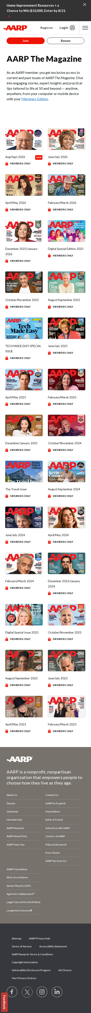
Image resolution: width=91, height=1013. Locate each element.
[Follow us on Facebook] (12, 992)
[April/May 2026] (24, 185)
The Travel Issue (16, 489)
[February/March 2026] (66, 185)
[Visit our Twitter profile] (27, 992)
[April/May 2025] (24, 379)
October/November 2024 (65, 443)
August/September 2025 (64, 300)
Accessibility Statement (53, 946)
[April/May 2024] (66, 517)
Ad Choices (65, 970)
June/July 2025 (58, 346)
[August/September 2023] (24, 660)
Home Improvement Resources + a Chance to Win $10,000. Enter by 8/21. (36, 8)
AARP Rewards (15, 828)
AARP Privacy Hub (39, 938)
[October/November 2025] (24, 282)
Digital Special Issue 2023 (21, 632)
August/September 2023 (21, 678)
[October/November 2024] (66, 425)
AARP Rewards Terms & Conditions (32, 954)
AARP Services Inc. (56, 860)
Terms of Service (22, 946)
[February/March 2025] (66, 379)
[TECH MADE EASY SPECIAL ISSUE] (24, 328)
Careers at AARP (55, 836)
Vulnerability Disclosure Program (31, 970)
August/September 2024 (64, 489)
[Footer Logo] (45, 759)
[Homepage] (15, 27)
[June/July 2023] (66, 660)
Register (46, 28)
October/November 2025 (22, 300)
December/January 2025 (21, 443)
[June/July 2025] (66, 328)
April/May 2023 (15, 724)
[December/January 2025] (24, 425)
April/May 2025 (15, 397)
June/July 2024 (15, 535)
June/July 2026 (58, 157)
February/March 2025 (62, 397)
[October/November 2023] (66, 614)
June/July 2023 (58, 678)
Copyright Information (25, 962)
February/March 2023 (62, 724)
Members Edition (34, 99)
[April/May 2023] (24, 706)
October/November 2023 (65, 632)
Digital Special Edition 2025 (65, 249)
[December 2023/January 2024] (66, 563)
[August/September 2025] (66, 282)
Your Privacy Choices (24, 978)
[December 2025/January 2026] (24, 231)
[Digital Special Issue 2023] (24, 614)
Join (25, 41)
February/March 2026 (62, 202)
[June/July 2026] (66, 139)
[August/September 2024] (66, 471)
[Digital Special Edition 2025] (66, 231)
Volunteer (13, 811)
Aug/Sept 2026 (15, 157)
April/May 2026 (15, 202)
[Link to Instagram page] (42, 992)
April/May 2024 (58, 535)
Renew (65, 41)
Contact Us (52, 795)
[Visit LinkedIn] (57, 992)
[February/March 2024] (24, 563)
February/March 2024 (19, 581)
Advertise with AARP (58, 828)
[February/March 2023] (66, 706)
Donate (11, 803)
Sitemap (16, 938)
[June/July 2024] (24, 517)
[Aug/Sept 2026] (24, 139)
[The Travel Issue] (24, 471)
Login (64, 28)
